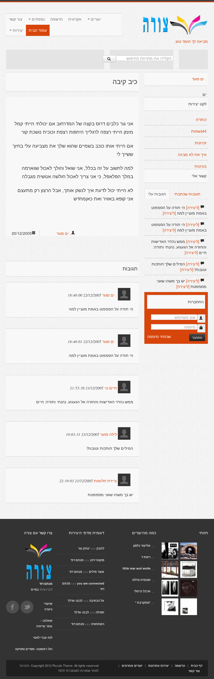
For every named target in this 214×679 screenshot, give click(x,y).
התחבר (197, 337)
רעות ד (145, 557)
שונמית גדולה (141, 580)
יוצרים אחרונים (132, 665)
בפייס (35, 589)
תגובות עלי (157, 194)
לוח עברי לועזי (42, 637)
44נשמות (198, 131)
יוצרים (95, 19)
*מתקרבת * (142, 602)
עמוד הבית (38, 30)
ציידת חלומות (105, 481)
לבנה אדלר (74, 600)
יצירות (17, 30)
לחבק (100, 548)
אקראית (74, 19)
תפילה (100, 612)
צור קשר (15, 19)
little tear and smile (136, 568)
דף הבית (196, 665)
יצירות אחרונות (158, 665)
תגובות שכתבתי (187, 194)
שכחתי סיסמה (159, 336)
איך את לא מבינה (192, 154)
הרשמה (56, 19)
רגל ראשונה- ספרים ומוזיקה (33, 649)
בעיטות (200, 166)
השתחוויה (97, 624)
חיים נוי (110, 388)
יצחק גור (84, 548)
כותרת (201, 119)
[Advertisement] (55, 59)
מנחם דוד (77, 560)
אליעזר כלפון (141, 545)
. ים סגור (64, 233)
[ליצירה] (192, 207)
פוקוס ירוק (97, 560)
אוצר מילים (96, 571)
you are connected (90, 583)
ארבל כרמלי (142, 591)
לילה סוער (108, 434)
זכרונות (200, 143)
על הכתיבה (96, 600)
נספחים (38, 19)
